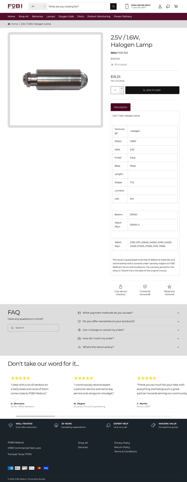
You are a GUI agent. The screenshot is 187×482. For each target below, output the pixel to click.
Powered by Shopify (36, 479)
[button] (176, 6)
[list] (93, 393)
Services (83, 447)
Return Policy (122, 447)
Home (14, 24)
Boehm (115, 59)
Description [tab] (120, 107)
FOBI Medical (20, 479)
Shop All (83, 442)
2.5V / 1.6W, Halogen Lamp (36, 24)
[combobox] (82, 6)
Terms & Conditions (125, 451)
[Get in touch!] (168, 6)
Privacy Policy (122, 442)
